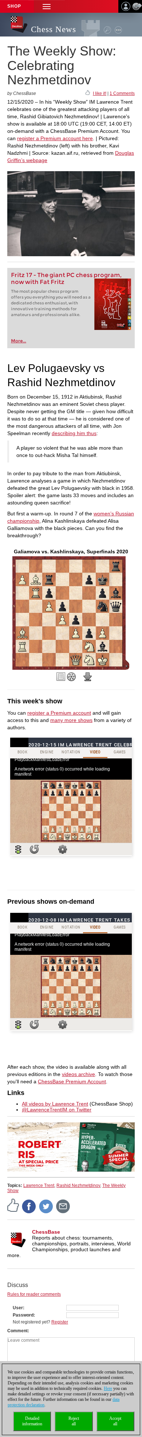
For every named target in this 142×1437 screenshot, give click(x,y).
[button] (46, 6)
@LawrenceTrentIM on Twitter (56, 1110)
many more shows (71, 720)
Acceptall (115, 1421)
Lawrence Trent (38, 1185)
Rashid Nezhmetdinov (78, 1185)
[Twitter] (46, 1206)
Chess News (53, 29)
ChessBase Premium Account (72, 1081)
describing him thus (74, 433)
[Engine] (71, 676)
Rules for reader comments (34, 1294)
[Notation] (60, 676)
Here (108, 1388)
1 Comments (122, 93)
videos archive (78, 1074)
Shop (14, 6)
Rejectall (73, 1421)
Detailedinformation (32, 1421)
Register (59, 1322)
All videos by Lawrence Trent (55, 1104)
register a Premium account (59, 713)
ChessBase (46, 1232)
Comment (17, 1330)
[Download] (87, 676)
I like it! (99, 93)
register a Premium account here (55, 138)
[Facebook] (29, 1206)
